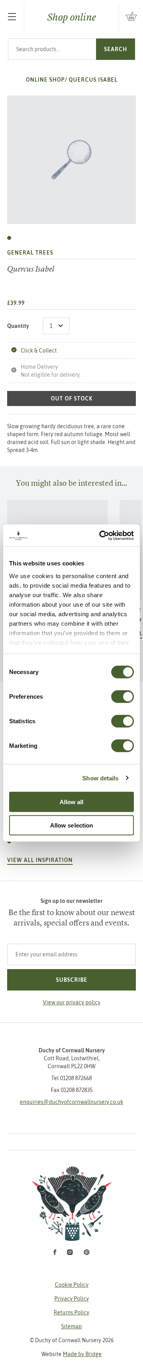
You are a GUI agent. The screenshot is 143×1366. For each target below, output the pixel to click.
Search (115, 49)
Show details (100, 777)
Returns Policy (71, 1312)
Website (71, 1354)
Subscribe (71, 980)
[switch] (122, 696)
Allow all (72, 802)
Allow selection (71, 825)
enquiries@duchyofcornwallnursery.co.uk (71, 1102)
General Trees (30, 252)
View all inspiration (40, 860)
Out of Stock (72, 398)
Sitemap (71, 1326)
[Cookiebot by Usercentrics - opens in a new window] (101, 535)
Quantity (18, 326)
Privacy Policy (71, 1298)
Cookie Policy (72, 1285)
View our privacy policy (71, 1002)
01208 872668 (76, 1078)
